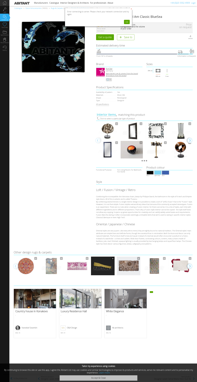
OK (127, 22)
